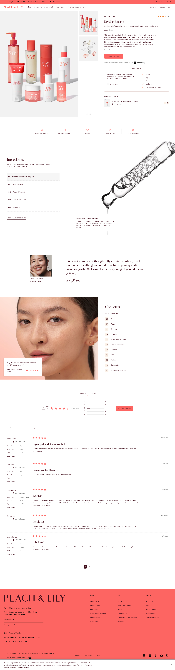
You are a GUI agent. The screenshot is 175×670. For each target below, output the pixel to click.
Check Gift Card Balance (127, 617)
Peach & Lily (49, 7)
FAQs (120, 609)
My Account (123, 601)
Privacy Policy (13, 653)
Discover (159, 2)
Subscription (95, 617)
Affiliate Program (152, 617)
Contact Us (122, 613)
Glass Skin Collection (98, 613)
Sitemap (121, 622)
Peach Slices (60, 7)
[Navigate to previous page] (81, 567)
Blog (147, 605)
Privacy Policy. (23, 667)
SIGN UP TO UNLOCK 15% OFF (15, 641)
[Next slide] (90, 114)
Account (162, 7)
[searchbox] (19, 428)
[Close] (171, 664)
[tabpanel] (136, 81)
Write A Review (124, 408)
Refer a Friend (151, 609)
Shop (29, 7)
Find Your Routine (125, 605)
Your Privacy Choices (17, 658)
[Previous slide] (87, 114)
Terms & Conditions (31, 653)
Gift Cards (94, 622)
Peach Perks (150, 613)
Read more (46, 505)
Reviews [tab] (82, 393)
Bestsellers (38, 7)
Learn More (108, 50)
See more (11, 456)
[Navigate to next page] (93, 567)
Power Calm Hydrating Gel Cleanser (125, 101)
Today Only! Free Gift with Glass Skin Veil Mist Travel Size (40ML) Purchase (32, 2)
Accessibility (48, 653)
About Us (149, 601)
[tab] (136, 69)
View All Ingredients (16, 218)
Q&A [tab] (94, 393)
